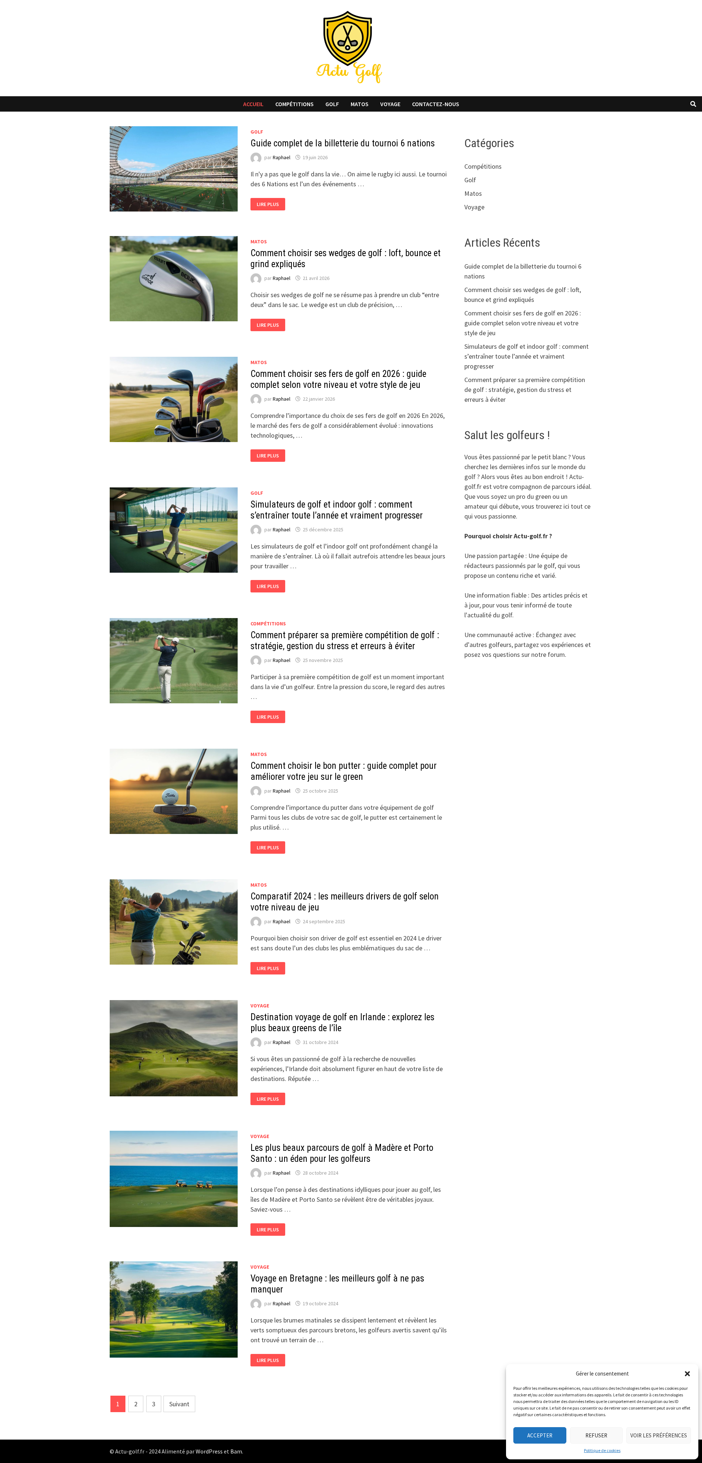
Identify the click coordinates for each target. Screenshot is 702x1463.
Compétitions (294, 104)
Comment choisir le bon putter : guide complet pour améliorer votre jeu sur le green (343, 771)
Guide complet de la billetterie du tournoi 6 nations (342, 143)
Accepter (539, 1435)
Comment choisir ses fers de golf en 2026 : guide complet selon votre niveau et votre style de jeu (338, 379)
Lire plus (270, 204)
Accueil (253, 104)
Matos (360, 104)
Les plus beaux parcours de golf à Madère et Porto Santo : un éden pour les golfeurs (341, 1153)
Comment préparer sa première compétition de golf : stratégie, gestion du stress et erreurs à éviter (344, 640)
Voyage (390, 104)
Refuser (596, 1435)
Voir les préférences (658, 1435)
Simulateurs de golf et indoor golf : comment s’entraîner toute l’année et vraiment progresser (336, 510)
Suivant (179, 1404)
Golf (332, 104)
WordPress (209, 1451)
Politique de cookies (602, 1450)
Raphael (281, 157)
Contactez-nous (435, 104)
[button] (687, 1373)
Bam (236, 1451)
